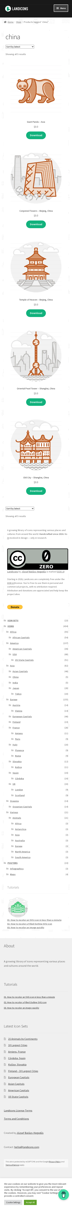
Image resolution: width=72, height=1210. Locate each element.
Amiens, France (17, 1051)
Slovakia (17, 761)
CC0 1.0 (60, 571)
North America (22, 851)
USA (15, 654)
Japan (16, 688)
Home (11, 22)
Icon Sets (13, 620)
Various (14, 812)
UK (14, 784)
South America (22, 857)
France (16, 727)
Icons (11, 626)
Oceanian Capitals (22, 806)
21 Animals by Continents (23, 1038)
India (15, 682)
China (16, 677)
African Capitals (21, 637)
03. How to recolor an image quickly (25, 927)
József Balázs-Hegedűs (34, 571)
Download (36, 135)
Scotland (20, 795)
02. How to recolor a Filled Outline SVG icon (29, 923)
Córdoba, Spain (16, 1058)
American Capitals (22, 648)
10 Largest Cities (17, 1045)
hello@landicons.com (26, 1147)
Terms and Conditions (16, 1118)
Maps (13, 874)
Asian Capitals (20, 671)
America (14, 643)
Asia (12, 665)
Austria (16, 705)
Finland (16, 722)
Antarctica (20, 829)
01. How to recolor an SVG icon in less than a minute (34, 920)
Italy (15, 744)
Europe (13, 699)
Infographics (17, 868)
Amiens (19, 733)
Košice (18, 767)
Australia (20, 840)
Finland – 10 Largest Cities (23, 1071)
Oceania (14, 801)
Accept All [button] (30, 1202)
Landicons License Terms (18, 1110)
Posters (13, 863)
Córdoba (19, 778)
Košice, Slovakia (17, 1064)
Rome (18, 755)
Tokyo (18, 693)
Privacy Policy (55, 1161)
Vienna (18, 710)
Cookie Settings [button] (13, 1202)
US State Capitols (24, 660)
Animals (17, 817)
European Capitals (22, 716)
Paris (17, 739)
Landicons (12, 571)
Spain (16, 772)
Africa (13, 631)
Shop (18, 22)
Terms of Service (12, 1165)
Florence (19, 750)
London (19, 789)
